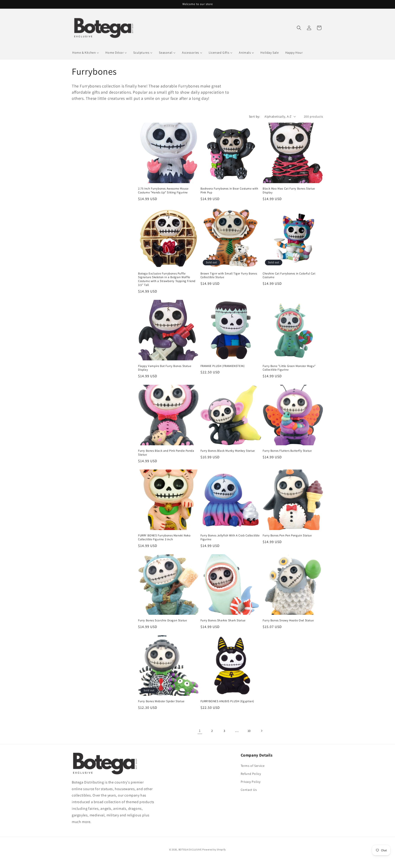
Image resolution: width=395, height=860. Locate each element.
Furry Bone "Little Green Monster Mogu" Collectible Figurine (289, 368)
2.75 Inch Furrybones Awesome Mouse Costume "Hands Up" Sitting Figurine (163, 190)
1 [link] (200, 730)
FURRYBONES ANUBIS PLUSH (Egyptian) (227, 701)
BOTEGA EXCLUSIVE (190, 849)
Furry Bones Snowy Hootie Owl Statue (288, 620)
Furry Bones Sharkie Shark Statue (223, 620)
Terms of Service (253, 766)
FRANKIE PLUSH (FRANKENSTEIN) (222, 366)
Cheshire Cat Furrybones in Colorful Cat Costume (289, 275)
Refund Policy (251, 774)
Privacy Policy (251, 782)
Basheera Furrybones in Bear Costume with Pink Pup (229, 190)
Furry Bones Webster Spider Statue (161, 701)
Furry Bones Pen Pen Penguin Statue (287, 536)
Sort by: (254, 116)
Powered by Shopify (214, 849)
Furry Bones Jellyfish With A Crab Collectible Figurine (230, 537)
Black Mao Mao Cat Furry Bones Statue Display (289, 190)
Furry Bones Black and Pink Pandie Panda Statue (166, 452)
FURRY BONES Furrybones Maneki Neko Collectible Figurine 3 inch (164, 537)
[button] (299, 28)
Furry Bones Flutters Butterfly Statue (287, 451)
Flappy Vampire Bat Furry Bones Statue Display (164, 368)
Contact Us (249, 790)
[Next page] (261, 731)
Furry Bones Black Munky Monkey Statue (227, 451)
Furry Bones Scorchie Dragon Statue (162, 620)
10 (249, 731)
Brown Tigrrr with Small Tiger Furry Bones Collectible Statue (228, 275)
